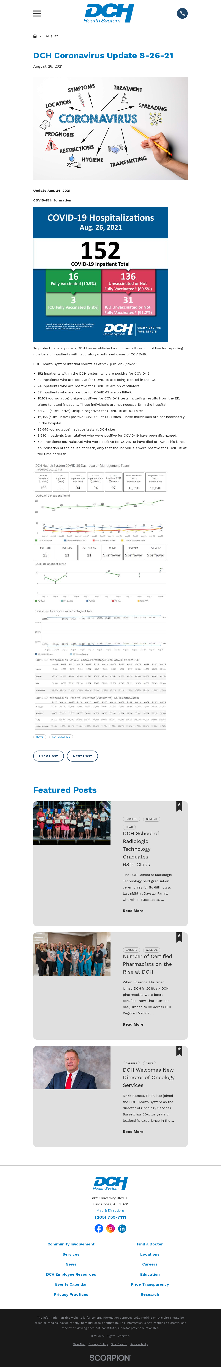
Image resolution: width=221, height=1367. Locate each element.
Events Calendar (71, 1284)
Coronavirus (61, 736)
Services (71, 1254)
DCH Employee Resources (71, 1274)
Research (150, 1294)
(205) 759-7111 (110, 1217)
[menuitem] (79, 1344)
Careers (150, 1264)
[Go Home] (35, 36)
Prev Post (48, 756)
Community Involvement (71, 1244)
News (39, 736)
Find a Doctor (150, 1244)
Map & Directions (110, 1210)
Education (150, 1274)
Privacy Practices (71, 1294)
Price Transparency (150, 1284)
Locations (149, 1254)
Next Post (82, 756)
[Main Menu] (37, 13)
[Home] (109, 13)
